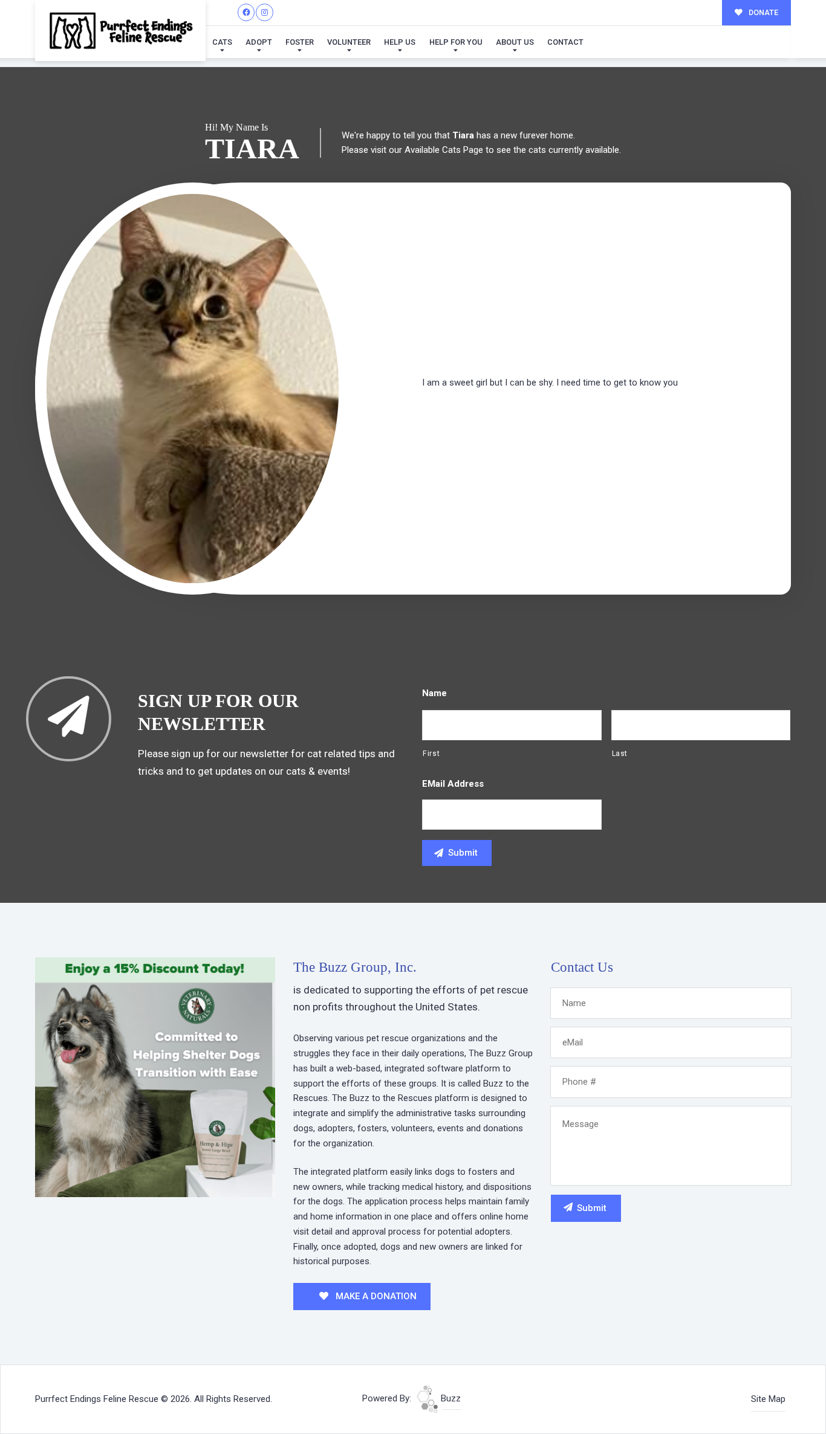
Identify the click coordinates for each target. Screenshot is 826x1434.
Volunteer (349, 42)
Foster (299, 42)
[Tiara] (192, 388)
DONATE (762, 12)
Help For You (456, 42)
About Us (515, 42)
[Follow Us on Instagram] (264, 12)
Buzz (449, 1398)
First (431, 753)
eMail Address (453, 783)
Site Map (768, 1399)
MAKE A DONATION (375, 1296)
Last (620, 753)
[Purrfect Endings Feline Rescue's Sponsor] (155, 1076)
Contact (565, 42)
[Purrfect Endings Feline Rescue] (120, 30)
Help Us (399, 42)
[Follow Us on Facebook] (246, 12)
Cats (222, 42)
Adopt (259, 42)
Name (434, 693)
